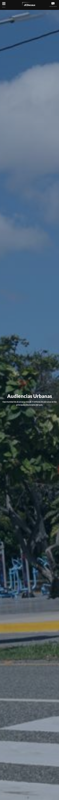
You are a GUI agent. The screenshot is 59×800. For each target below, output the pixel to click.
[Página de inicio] (28, 4)
